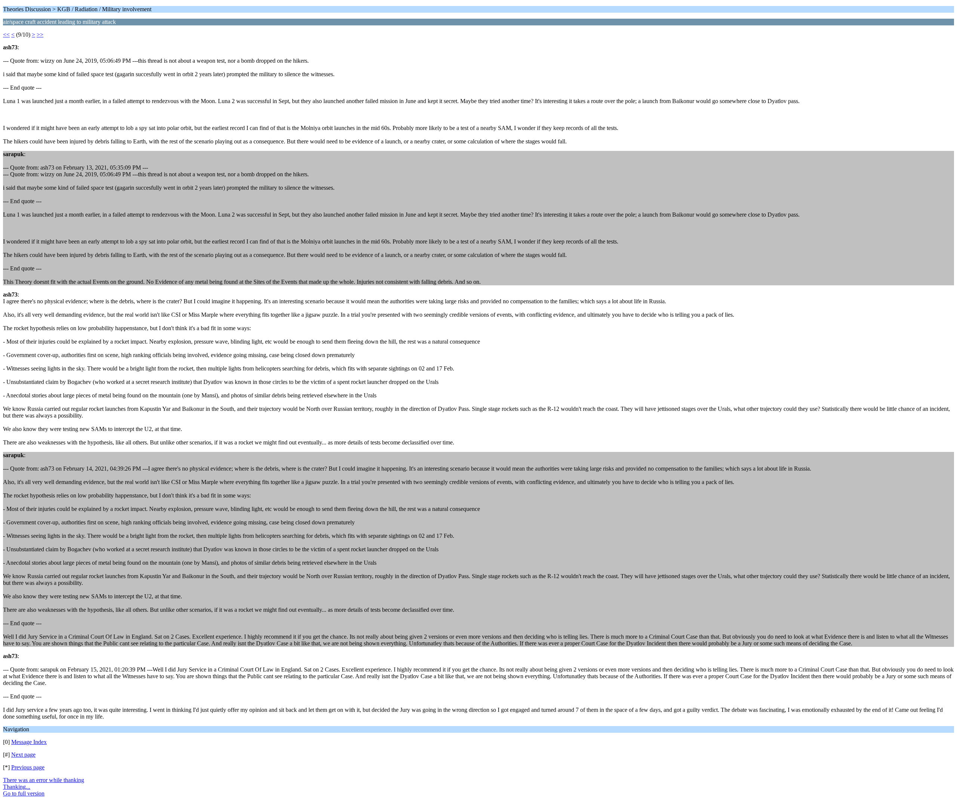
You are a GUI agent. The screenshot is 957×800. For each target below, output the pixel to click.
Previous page (27, 767)
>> (40, 34)
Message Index (29, 742)
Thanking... (16, 787)
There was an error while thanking (43, 780)
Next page (23, 754)
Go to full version (23, 793)
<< (6, 34)
